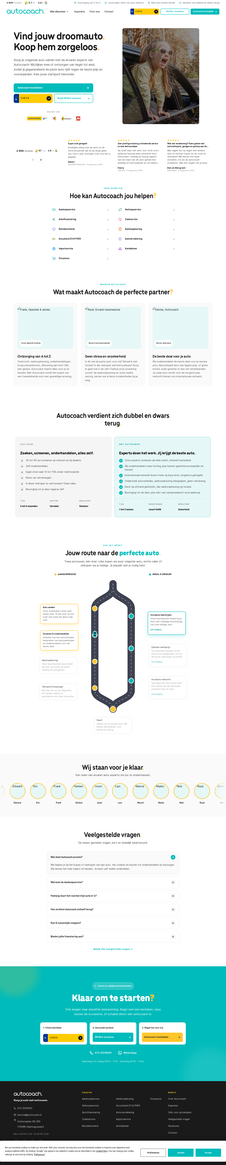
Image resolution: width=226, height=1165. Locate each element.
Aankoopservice (90, 1098)
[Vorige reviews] (33, 160)
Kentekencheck (90, 1126)
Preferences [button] (39, 1154)
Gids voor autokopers (180, 1112)
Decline (180, 1153)
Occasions (155, 1098)
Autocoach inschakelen (203, 11)
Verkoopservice (90, 1105)
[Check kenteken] (156, 12)
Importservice (123, 1119)
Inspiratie (79, 11)
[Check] (48, 98)
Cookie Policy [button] (102, 1151)
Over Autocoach (177, 1098)
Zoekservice (88, 1119)
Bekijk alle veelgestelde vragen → (113, 949)
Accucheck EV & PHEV (128, 1105)
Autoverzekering (125, 1112)
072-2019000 (103, 1052)
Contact (108, 11)
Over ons (95, 11)
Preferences (153, 1153)
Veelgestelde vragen (179, 1119)
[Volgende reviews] (41, 160)
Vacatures (173, 1126)
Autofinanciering (91, 1112)
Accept (208, 1153)
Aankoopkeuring (125, 1098)
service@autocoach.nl (29, 1115)
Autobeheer (122, 1126)
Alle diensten (58, 11)
